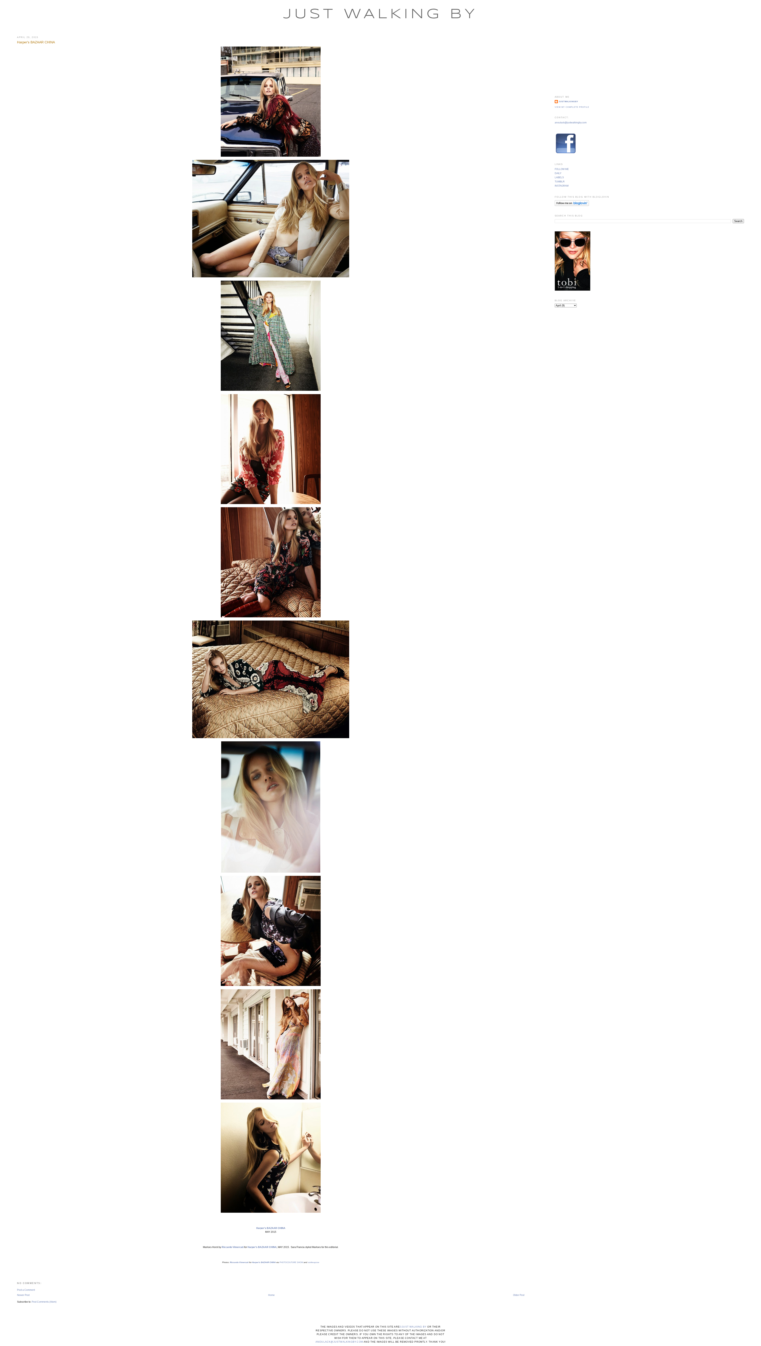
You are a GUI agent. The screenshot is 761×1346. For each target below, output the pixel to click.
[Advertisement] (649, 60)
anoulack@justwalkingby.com (571, 122)
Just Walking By (380, 14)
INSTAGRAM (562, 185)
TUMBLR (560, 181)
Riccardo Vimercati (233, 1247)
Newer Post (23, 1295)
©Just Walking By (413, 1326)
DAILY (558, 173)
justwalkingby (568, 101)
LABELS (559, 177)
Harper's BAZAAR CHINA (36, 42)
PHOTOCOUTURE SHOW (291, 1262)
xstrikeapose (313, 1262)
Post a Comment (26, 1290)
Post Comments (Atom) (44, 1301)
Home (271, 1295)
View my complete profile (572, 107)
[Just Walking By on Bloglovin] (572, 205)
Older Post (518, 1295)
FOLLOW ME (562, 169)
